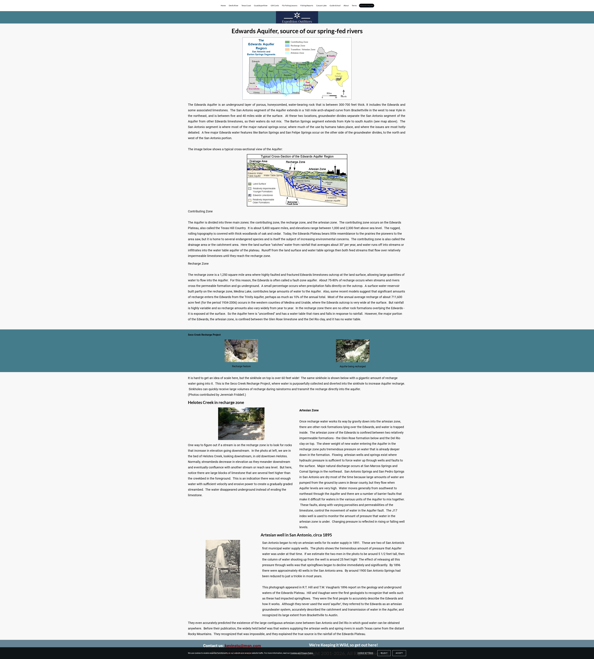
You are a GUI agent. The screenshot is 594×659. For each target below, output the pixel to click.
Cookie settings (365, 653)
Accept (399, 653)
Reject (384, 653)
